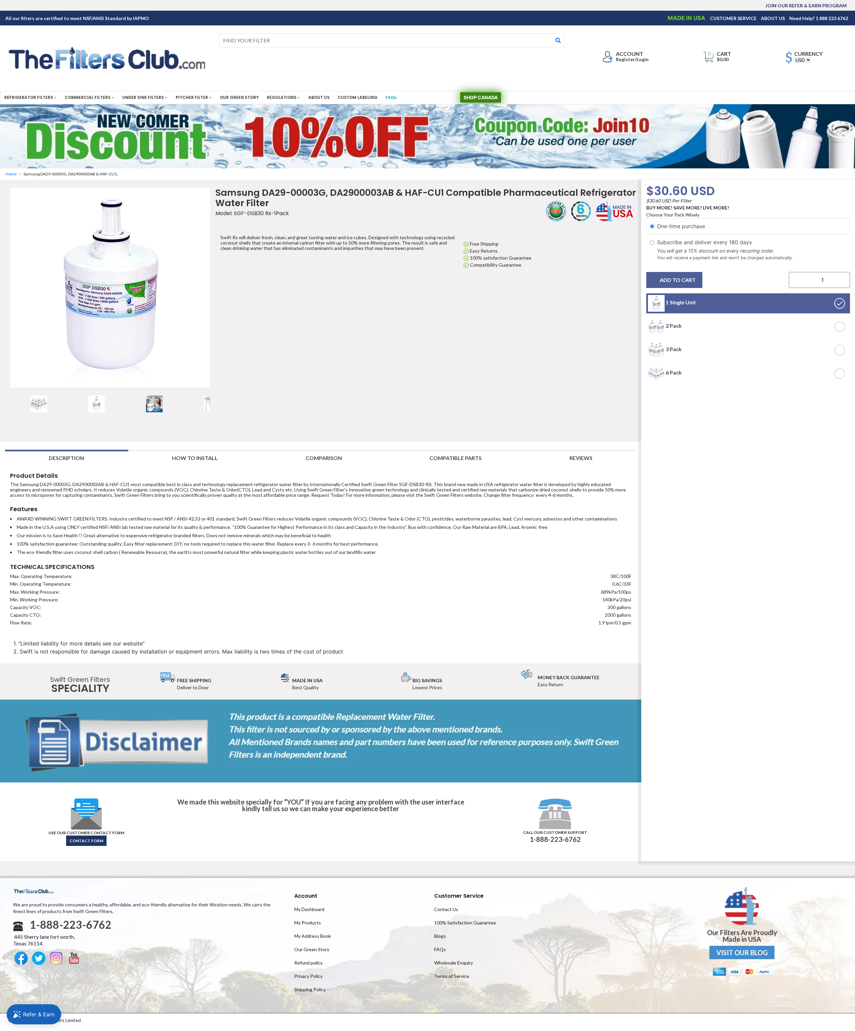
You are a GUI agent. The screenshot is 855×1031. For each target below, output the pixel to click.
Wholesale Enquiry (453, 963)
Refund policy (308, 963)
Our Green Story (311, 949)
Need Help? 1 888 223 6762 (818, 18)
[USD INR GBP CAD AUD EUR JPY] (802, 60)
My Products (307, 922)
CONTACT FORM (86, 840)
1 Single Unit (680, 302)
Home (11, 173)
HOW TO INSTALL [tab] (195, 458)
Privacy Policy (308, 976)
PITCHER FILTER (192, 97)
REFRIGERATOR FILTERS (29, 97)
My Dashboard (309, 909)
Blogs (440, 936)
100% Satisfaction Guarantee (465, 922)
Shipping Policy (310, 989)
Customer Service (459, 896)
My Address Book (312, 936)
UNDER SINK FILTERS (143, 97)
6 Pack (673, 373)
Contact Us (446, 909)
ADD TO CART (678, 280)
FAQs (390, 97)
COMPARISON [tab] (324, 458)
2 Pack (673, 326)
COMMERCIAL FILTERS (88, 97)
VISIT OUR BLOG (742, 952)
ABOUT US (773, 18)
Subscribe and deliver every (693, 242)
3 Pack (673, 349)
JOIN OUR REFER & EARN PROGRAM (806, 5)
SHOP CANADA (481, 97)
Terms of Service (451, 976)
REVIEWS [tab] (580, 458)
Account (305, 896)
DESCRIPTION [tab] (66, 458)
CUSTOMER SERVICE (733, 18)
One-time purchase (681, 226)
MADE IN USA (687, 18)
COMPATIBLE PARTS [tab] (456, 458)
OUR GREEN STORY (239, 97)
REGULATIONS (282, 97)
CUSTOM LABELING (357, 97)
